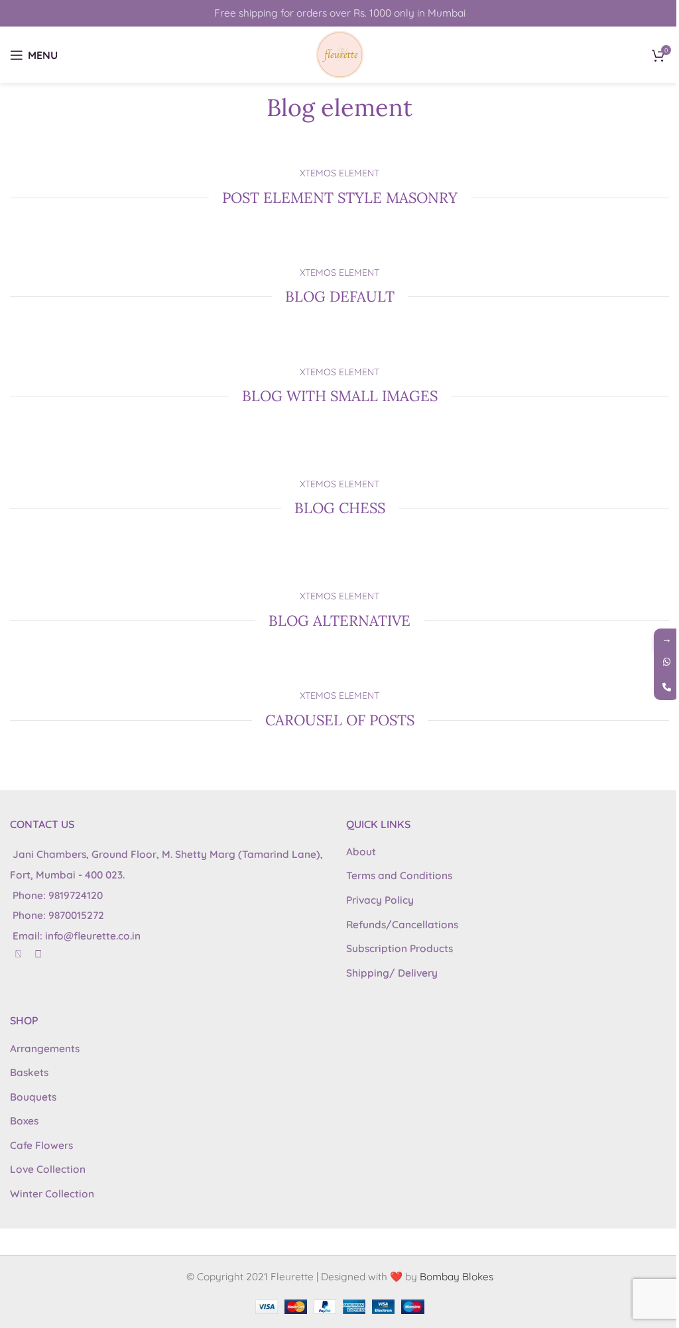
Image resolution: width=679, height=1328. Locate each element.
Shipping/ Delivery (392, 973)
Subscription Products (399, 948)
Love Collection (48, 1169)
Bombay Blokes (456, 1276)
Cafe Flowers (41, 1145)
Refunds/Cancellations (402, 924)
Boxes (24, 1121)
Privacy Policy (380, 900)
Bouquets (33, 1097)
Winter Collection (52, 1193)
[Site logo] (340, 53)
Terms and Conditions (399, 875)
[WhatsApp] (666, 662)
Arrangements (45, 1048)
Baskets (29, 1072)
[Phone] (666, 687)
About (361, 851)
